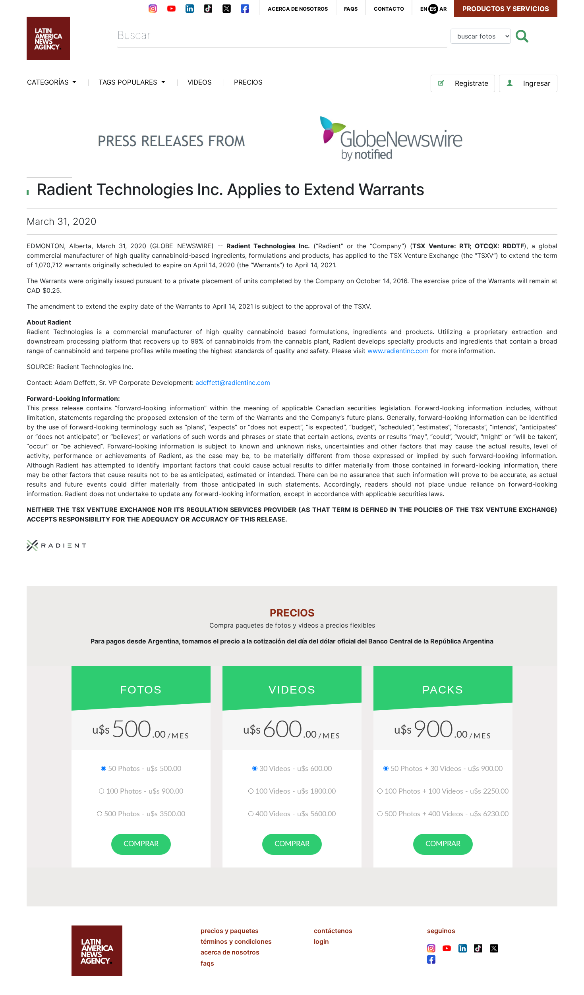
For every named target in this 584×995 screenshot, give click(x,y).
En (423, 9)
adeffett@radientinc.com (232, 382)
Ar (443, 9)
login (321, 941)
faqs (351, 9)
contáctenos (333, 931)
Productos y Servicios (505, 9)
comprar (141, 844)
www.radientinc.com (398, 351)
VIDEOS (200, 82)
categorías (49, 82)
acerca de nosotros (298, 9)
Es (433, 9)
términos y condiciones (236, 941)
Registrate (471, 83)
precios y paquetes (230, 931)
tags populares (129, 82)
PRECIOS (248, 82)
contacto (389, 9)
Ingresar (537, 83)
